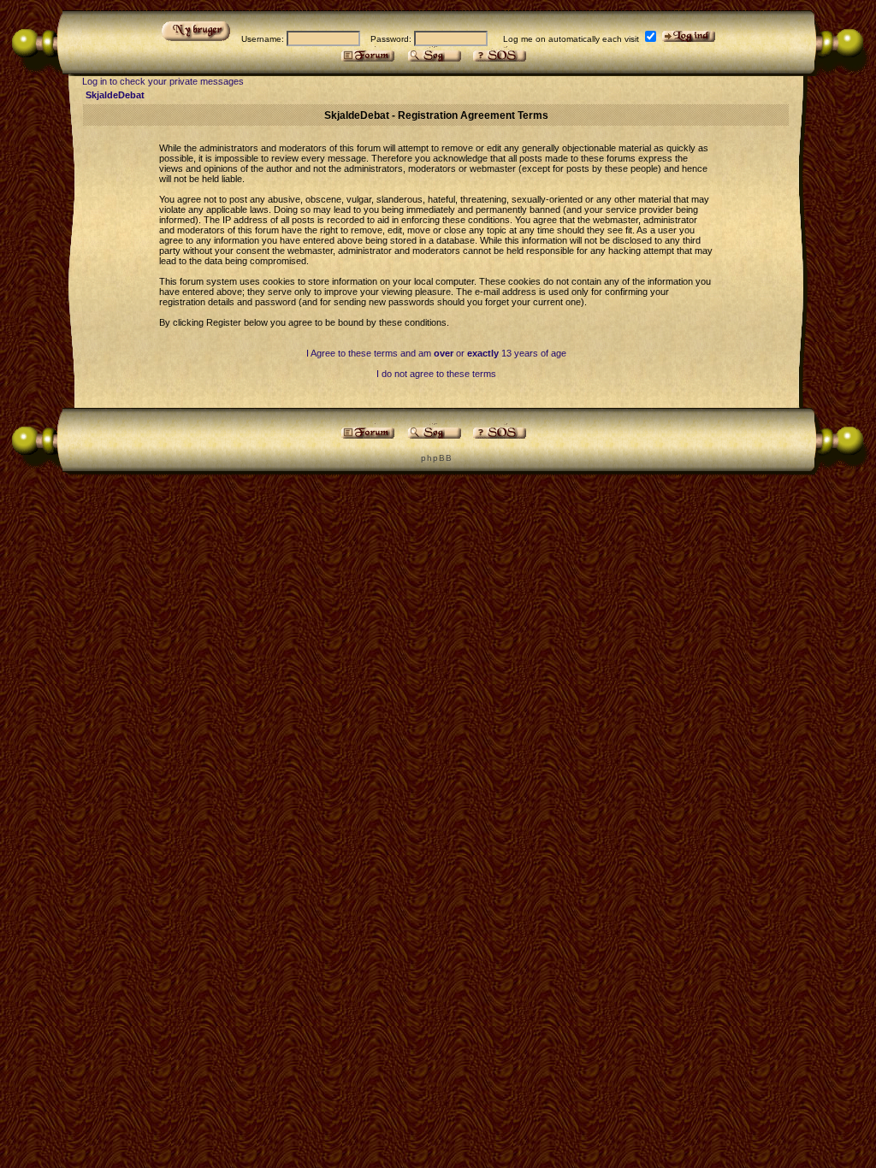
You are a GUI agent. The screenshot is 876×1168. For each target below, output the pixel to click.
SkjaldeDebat (115, 95)
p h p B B (436, 458)
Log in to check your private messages (163, 81)
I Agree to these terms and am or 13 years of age (436, 353)
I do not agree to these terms (436, 374)
